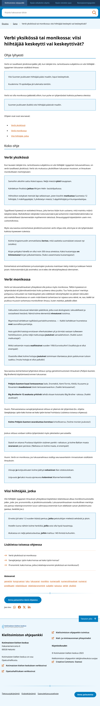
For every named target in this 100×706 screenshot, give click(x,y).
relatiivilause (21, 585)
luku (28, 581)
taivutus (58, 585)
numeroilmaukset (69, 581)
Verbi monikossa (19, 130)
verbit (65, 585)
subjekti (49, 585)
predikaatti (9, 585)
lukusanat (35, 581)
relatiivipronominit (36, 585)
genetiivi (8, 581)
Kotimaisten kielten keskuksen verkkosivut (24, 665)
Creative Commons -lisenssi (67, 661)
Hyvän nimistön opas (63, 3)
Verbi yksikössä (18, 125)
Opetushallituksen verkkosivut (18, 671)
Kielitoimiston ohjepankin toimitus (70, 632)
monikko (45, 581)
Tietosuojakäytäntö (11, 693)
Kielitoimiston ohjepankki (14, 3)
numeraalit (55, 581)
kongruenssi (19, 581)
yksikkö (72, 585)
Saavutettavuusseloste (48, 693)
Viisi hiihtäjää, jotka (20, 136)
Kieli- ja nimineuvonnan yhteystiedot (71, 638)
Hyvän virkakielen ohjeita (40, 3)
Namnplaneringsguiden (86, 3)
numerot (82, 581)
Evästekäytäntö (29, 693)
